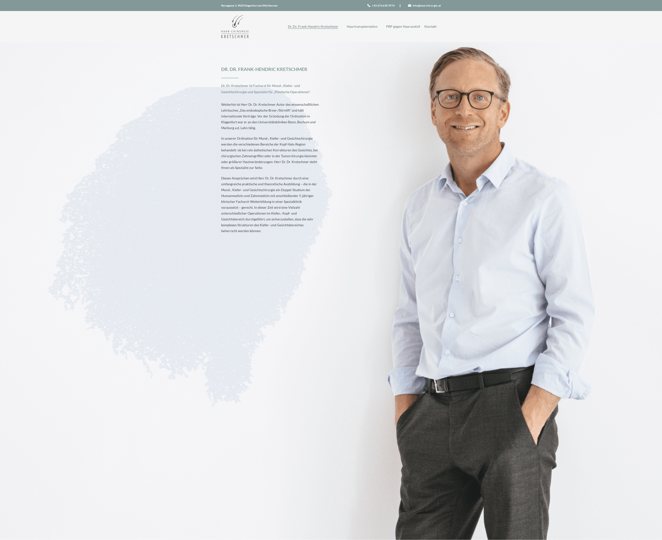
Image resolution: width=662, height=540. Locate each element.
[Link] (235, 26)
